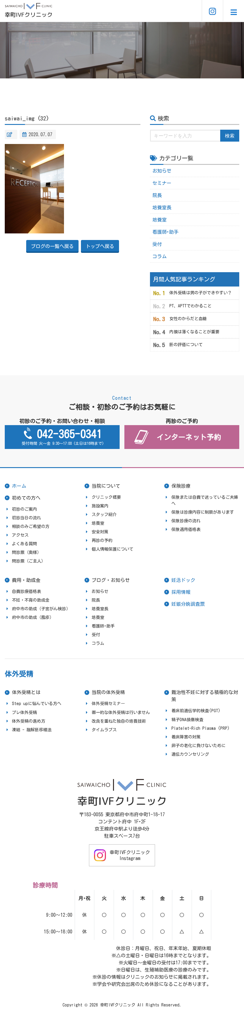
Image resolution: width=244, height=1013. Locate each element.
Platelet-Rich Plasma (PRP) (200, 728)
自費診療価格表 (26, 591)
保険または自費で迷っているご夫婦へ (204, 500)
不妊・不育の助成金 (30, 600)
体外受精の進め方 (28, 721)
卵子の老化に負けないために (198, 746)
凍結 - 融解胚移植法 (31, 730)
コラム (159, 256)
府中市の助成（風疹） (33, 617)
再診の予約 (102, 540)
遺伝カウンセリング (190, 754)
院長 (157, 195)
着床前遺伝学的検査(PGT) (195, 711)
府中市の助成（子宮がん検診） (41, 609)
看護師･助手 (165, 232)
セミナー (161, 183)
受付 (157, 244)
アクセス (20, 535)
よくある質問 (24, 544)
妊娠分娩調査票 (188, 604)
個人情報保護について (112, 549)
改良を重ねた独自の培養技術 (119, 721)
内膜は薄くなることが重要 (194, 332)
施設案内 (100, 506)
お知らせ (161, 170)
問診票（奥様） (26, 552)
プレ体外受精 (24, 712)
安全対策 (100, 532)
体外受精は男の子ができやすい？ (200, 293)
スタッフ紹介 (104, 514)
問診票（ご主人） (28, 561)
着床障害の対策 (186, 737)
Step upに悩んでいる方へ (36, 703)
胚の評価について (186, 345)
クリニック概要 (106, 497)
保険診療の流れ (186, 521)
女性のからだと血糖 (188, 319)
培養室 (159, 219)
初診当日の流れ (26, 518)
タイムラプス (104, 730)
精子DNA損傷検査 (187, 720)
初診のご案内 (24, 509)
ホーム (19, 486)
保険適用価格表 (186, 529)
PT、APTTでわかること (190, 306)
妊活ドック (183, 580)
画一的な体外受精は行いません (121, 712)
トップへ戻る (100, 246)
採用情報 (180, 592)
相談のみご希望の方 (30, 526)
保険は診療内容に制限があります (202, 512)
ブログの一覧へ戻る (52, 246)
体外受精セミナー (108, 703)
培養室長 (161, 207)
